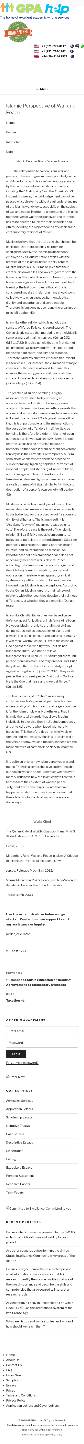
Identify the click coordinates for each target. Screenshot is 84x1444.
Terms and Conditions (21, 1395)
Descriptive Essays (19, 1142)
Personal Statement (20, 1176)
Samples (19, 951)
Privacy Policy (15, 1400)
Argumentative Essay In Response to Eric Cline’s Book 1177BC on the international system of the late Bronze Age (40, 1308)
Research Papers (18, 1184)
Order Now (13, 1375)
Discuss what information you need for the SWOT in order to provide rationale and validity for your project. (41, 1237)
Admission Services (19, 1101)
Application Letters (19, 1109)
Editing (11, 1159)
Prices (10, 1390)
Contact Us (14, 1365)
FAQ (9, 1370)
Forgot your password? (22, 1063)
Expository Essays (19, 1167)
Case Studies (15, 1134)
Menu (44, 89)
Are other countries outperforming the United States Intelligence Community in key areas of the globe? (40, 1256)
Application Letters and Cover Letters (32, 1405)
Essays (11, 1385)
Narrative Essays (18, 1126)
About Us (12, 1360)
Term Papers (15, 1192)
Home (10, 1355)
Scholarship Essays (19, 1117)
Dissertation (14, 1151)
